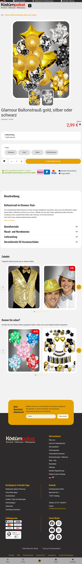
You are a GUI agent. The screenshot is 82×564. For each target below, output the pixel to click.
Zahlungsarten (54, 450)
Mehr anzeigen (9, 220)
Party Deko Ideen (12, 492)
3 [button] (39, 311)
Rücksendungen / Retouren (58, 457)
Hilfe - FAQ (52, 460)
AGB (18, 555)
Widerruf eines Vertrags (57, 474)
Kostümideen (10, 496)
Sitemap (52, 467)
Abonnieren (63, 416)
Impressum (52, 555)
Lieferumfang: (10, 135)
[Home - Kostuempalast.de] (23, 439)
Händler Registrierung (56, 471)
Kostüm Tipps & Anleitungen (16, 499)
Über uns (52, 440)
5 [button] (45, 311)
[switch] (16, 537)
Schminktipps (10, 503)
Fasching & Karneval (13, 510)
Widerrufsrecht (28, 555)
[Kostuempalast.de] (14, 5)
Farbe (7, 148)
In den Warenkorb (53, 161)
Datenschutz (40, 555)
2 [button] (37, 311)
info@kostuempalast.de (57, 509)
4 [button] (42, 311)
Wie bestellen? (54, 447)
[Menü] (20, 532)
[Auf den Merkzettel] (4, 161)
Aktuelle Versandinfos (68, 171)
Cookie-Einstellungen (66, 555)
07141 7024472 (60, 503)
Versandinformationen (57, 454)
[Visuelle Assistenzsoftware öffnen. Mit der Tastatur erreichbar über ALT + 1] (28, 5)
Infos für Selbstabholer (57, 443)
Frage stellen (65, 173)
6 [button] (47, 311)
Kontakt (11, 555)
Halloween (9, 506)
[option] (41, 59)
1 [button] (34, 311)
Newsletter (52, 464)
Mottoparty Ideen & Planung (15, 489)
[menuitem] (2, 1)
